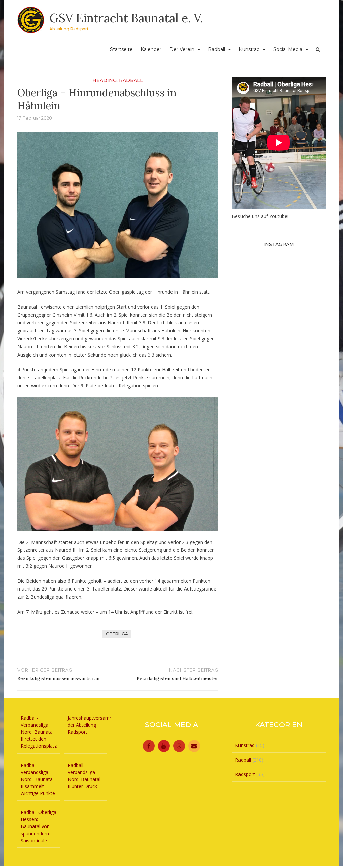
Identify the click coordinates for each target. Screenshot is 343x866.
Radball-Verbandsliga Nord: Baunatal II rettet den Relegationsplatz (39, 732)
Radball (216, 49)
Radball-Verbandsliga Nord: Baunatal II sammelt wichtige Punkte (38, 779)
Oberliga (117, 633)
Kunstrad (249, 49)
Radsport (245, 774)
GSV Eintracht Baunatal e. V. (126, 18)
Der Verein (181, 49)
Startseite (121, 49)
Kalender (151, 49)
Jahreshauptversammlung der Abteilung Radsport (95, 725)
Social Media (287, 49)
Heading (104, 80)
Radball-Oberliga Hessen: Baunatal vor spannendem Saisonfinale (38, 826)
